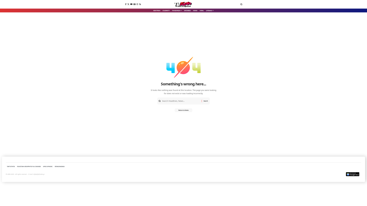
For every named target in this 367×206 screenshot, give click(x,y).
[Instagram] (137, 4)
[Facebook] (126, 4)
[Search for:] (181, 101)
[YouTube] (131, 4)
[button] (241, 4)
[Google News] (134, 4)
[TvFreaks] (183, 4)
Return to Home (183, 110)
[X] (128, 4)
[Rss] (140, 4)
